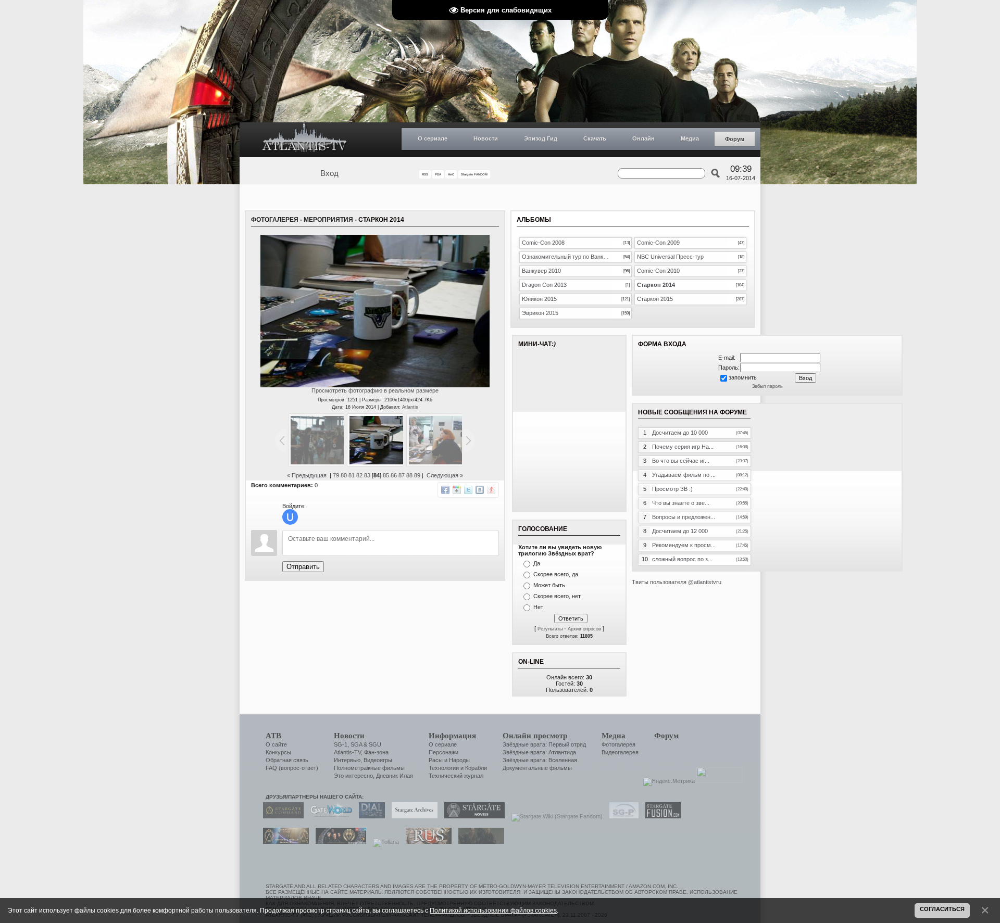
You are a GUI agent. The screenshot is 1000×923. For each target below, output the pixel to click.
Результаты (550, 628)
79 (336, 475)
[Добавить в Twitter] (468, 490)
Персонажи (443, 752)
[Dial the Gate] (369, 816)
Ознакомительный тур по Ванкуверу (567, 257)
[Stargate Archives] (412, 816)
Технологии (444, 768)
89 (417, 475)
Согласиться (942, 909)
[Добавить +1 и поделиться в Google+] (457, 490)
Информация (452, 735)
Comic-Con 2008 (543, 242)
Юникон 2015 (539, 299)
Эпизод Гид (540, 138)
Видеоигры (378, 760)
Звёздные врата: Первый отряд (544, 744)
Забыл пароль (767, 386)
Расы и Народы (449, 760)
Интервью (347, 760)
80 (344, 475)
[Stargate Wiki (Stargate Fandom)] (554, 816)
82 (359, 475)
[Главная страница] (305, 139)
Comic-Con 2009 (658, 242)
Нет (538, 607)
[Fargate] (426, 842)
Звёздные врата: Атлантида (539, 752)
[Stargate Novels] (472, 816)
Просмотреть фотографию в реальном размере (375, 390)
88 (409, 475)
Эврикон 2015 (540, 313)
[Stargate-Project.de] (621, 816)
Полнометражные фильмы (369, 768)
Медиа (690, 138)
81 (351, 475)
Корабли (476, 768)
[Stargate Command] (281, 816)
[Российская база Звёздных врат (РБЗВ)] (338, 842)
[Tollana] (383, 842)
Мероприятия (328, 219)
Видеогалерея (620, 752)
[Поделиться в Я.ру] (491, 490)
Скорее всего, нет (557, 596)
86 (394, 475)
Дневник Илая (394, 776)
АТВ (273, 735)
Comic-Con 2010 (658, 271)
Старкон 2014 (656, 285)
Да (536, 563)
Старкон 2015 (655, 299)
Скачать (594, 138)
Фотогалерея (274, 219)
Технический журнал (456, 776)
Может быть (549, 585)
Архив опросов (584, 628)
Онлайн (643, 138)
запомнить (743, 377)
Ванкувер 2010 (541, 271)
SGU (375, 744)
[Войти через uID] (290, 517)
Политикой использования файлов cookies (493, 910)
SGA (356, 744)
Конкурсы (278, 752)
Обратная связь (287, 760)
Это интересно (353, 776)
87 (401, 475)
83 (367, 475)
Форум (734, 139)
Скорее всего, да (555, 574)
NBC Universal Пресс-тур (670, 257)
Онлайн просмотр (535, 735)
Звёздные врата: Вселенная (540, 760)
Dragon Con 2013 (544, 285)
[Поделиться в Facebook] (445, 490)
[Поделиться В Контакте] (480, 490)
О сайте (276, 744)
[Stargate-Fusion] (660, 816)
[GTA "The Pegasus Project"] (478, 842)
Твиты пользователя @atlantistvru (676, 582)
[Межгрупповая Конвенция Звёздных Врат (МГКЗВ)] (283, 842)
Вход (329, 173)
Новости (485, 138)
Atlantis (410, 407)
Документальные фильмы (537, 768)
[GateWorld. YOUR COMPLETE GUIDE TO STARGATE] (328, 816)
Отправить (303, 567)
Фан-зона (376, 752)
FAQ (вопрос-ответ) (292, 768)
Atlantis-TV (347, 752)
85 (386, 475)
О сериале (432, 138)
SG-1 (340, 744)
